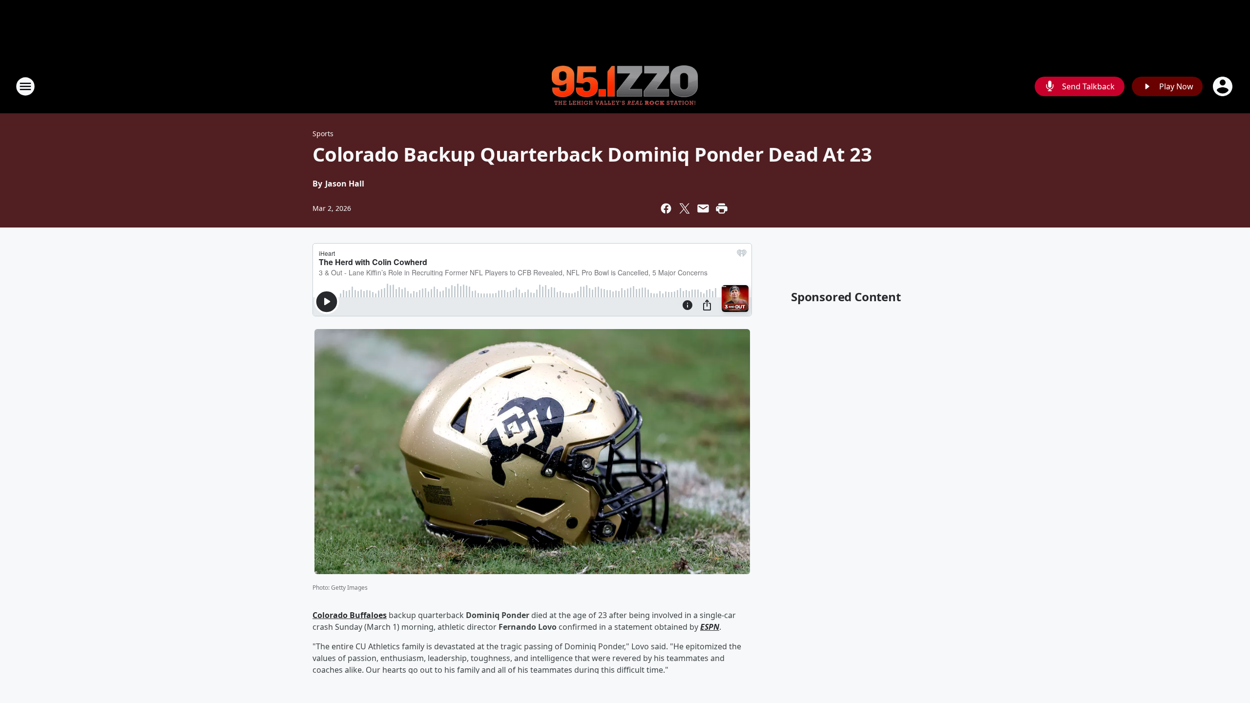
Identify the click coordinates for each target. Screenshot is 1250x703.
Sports (322, 133)
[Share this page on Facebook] (666, 208)
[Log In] (1223, 86)
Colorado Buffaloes (349, 615)
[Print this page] (722, 208)
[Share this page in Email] (703, 208)
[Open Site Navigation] (25, 86)
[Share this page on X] (684, 208)
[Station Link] (625, 86)
